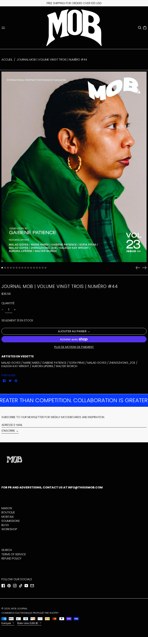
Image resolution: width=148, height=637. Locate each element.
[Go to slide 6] (16, 267)
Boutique (8, 512)
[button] (140, 27)
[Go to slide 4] (11, 267)
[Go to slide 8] (22, 267)
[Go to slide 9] (25, 267)
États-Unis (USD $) (28, 623)
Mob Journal (19, 608)
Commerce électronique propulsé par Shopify (30, 612)
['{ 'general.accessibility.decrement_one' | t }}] (2, 309)
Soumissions (10, 521)
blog (5, 525)
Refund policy (11, 558)
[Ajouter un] (14, 309)
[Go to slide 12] (34, 267)
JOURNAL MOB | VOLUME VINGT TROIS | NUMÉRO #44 (52, 59)
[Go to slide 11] (31, 267)
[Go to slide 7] (19, 267)
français (6, 623)
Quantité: (8, 303)
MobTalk (7, 517)
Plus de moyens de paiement (74, 347)
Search (6, 550)
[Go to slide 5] (13, 267)
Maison (6, 508)
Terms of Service (13, 554)
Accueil (6, 59)
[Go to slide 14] (39, 267)
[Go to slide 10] (28, 267)
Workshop (9, 529)
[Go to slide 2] (5, 267)
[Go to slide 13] (37, 267)
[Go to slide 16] (45, 267)
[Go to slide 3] (8, 267)
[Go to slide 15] (42, 267)
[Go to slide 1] (2, 267)
